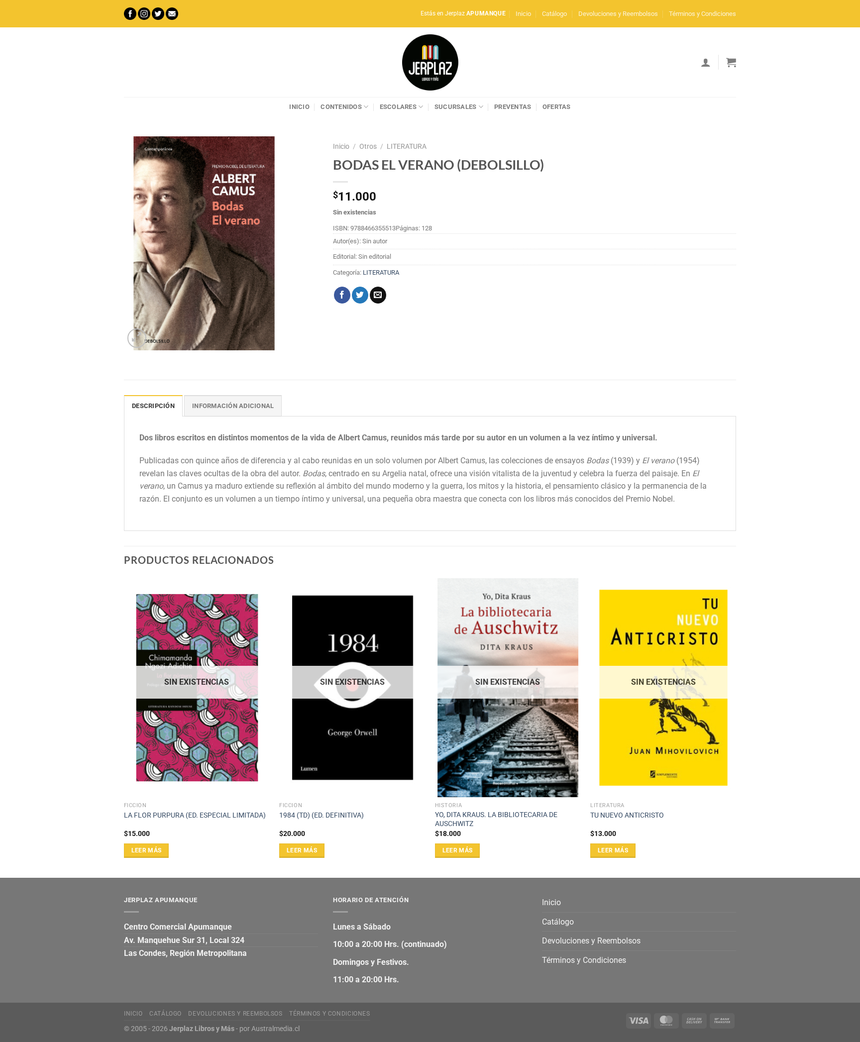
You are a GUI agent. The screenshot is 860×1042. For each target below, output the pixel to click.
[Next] (735, 727)
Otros (368, 146)
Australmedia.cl (275, 1029)
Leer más (146, 850)
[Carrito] (731, 62)
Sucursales (455, 106)
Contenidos (341, 106)
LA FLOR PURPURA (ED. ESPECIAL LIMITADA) (195, 815)
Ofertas (556, 106)
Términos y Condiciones (702, 13)
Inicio (523, 13)
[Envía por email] (378, 295)
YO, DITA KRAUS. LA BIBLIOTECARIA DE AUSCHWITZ (496, 820)
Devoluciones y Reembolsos (618, 13)
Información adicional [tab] (233, 406)
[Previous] (124, 727)
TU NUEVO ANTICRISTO (627, 815)
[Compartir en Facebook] (342, 295)
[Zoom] (137, 338)
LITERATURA (407, 146)
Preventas (512, 106)
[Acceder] (706, 62)
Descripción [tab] (153, 406)
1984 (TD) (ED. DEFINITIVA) (321, 815)
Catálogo (554, 13)
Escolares (398, 106)
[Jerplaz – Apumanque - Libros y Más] (430, 62)
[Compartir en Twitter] (360, 295)
